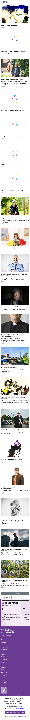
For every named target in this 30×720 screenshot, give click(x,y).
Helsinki (3, 662)
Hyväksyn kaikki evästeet (15, 712)
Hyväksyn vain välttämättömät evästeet (15, 716)
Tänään (4, 605)
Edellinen (8, 597)
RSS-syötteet (4, 656)
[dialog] (15, 708)
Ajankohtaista (4, 642)
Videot (2, 654)
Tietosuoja (3, 680)
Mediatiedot (3, 677)
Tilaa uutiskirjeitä (4, 682)
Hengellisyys (4, 649)
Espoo (2, 665)
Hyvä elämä (3, 645)
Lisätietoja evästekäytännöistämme (13, 708)
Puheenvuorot (4, 647)
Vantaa (2, 669)
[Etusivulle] (4, 2)
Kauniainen (3, 667)
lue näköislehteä (6, 685)
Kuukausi (17, 605)
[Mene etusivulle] (7, 631)
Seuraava (22, 597)
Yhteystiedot (4, 675)
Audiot (2, 652)
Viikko (10, 605)
